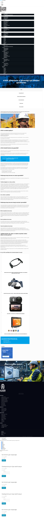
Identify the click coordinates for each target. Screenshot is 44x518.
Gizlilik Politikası (24, 436)
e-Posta (3, 470)
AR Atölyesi (5, 19)
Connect (2, 4)
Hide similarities (4, 438)
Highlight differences (4, 439)
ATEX (21, 89)
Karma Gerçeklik (6, 35)
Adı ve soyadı (2, 369)
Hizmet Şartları (28, 436)
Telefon (1, 370)
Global (2, 1)
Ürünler (3, 27)
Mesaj (2, 501)
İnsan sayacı (21, 103)
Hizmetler (3, 15)
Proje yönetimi (21, 106)
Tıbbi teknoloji (5, 57)
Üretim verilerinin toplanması (21, 96)
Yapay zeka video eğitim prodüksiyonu (8, 46)
